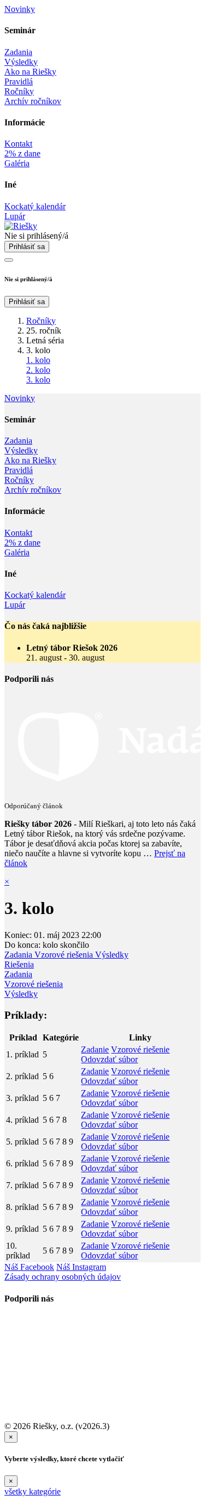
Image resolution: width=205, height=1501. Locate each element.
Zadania (19, 954)
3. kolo (38, 379)
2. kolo (38, 369)
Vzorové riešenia (64, 954)
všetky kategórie (32, 1491)
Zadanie (95, 1049)
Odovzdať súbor (109, 1059)
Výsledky (111, 954)
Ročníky (41, 320)
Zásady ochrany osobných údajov (62, 1276)
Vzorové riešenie (140, 1049)
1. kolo (38, 360)
